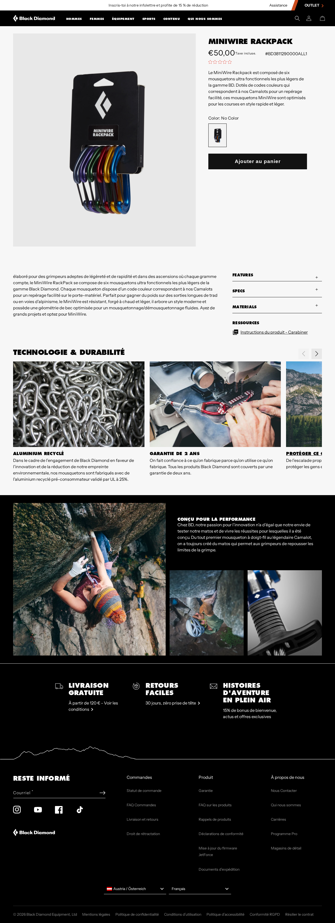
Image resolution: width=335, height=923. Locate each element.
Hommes (74, 19)
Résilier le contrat (299, 914)
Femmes (97, 19)
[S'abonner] (102, 792)
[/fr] (34, 18)
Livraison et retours (142, 819)
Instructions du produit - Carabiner (274, 332)
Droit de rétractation (143, 833)
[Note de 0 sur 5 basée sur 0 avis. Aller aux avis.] (221, 61)
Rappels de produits (215, 819)
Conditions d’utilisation (182, 914)
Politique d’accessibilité (225, 914)
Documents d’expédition (219, 869)
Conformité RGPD (265, 914)
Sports (148, 19)
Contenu (171, 19)
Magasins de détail (286, 848)
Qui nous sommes (205, 19)
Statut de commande (144, 790)
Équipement (123, 19)
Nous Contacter (284, 790)
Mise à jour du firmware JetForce (218, 851)
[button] (74, 18)
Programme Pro (284, 833)
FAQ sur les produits (215, 805)
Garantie (206, 790)
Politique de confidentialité (137, 914)
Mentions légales (96, 914)
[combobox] (135, 889)
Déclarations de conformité (221, 833)
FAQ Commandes (141, 805)
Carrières (278, 819)
